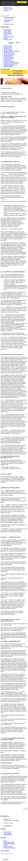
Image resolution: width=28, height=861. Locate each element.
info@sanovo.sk (8, 7)
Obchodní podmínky (9, 36)
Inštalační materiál (8, 66)
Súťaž (5, 35)
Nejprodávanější (8, 34)
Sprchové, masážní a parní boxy (11, 51)
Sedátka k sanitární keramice (11, 63)
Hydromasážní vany (9, 52)
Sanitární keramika (8, 55)
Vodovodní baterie (8, 56)
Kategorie (11, 42)
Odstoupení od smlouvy (9, 847)
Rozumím (21, 2)
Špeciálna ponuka (8, 45)
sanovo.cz (6, 10)
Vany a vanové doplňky (9, 54)
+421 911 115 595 (8, 9)
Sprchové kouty (8, 48)
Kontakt (6, 38)
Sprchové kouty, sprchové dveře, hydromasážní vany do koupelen (7, 13)
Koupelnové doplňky (9, 65)
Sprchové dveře (7, 47)
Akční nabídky (7, 31)
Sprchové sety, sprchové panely (11, 62)
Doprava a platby (8, 39)
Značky (17, 42)
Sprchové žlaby (7, 59)
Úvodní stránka (7, 29)
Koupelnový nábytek (9, 58)
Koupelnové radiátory (9, 61)
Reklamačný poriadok (9, 843)
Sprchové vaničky (8, 50)
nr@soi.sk (19, 101)
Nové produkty (7, 32)
